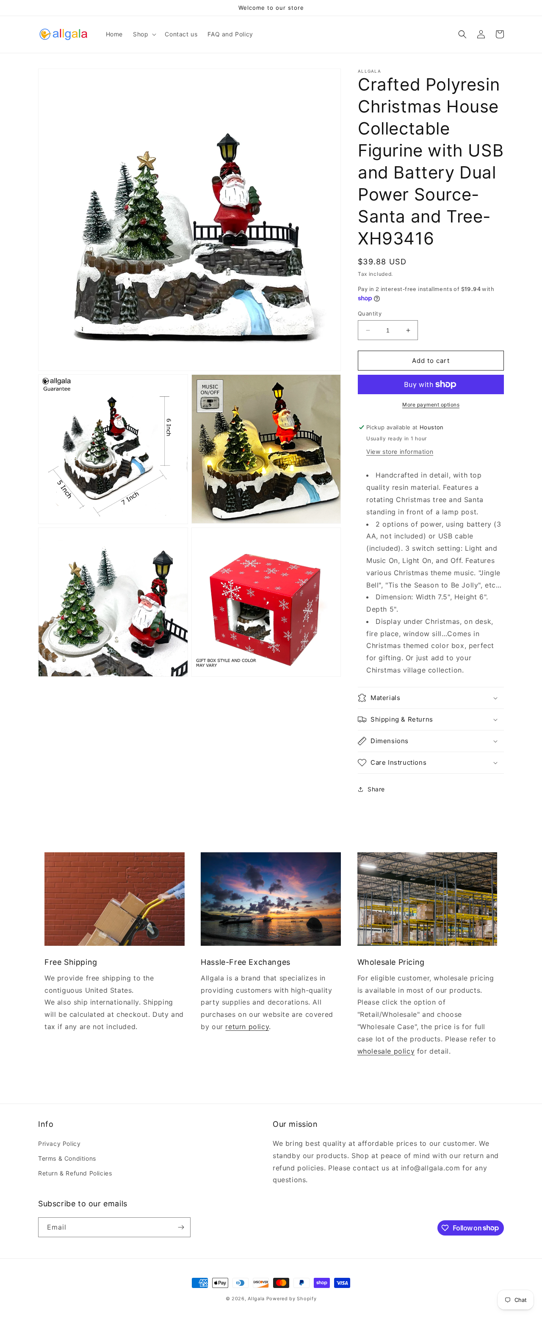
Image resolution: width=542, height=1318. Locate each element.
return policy (247, 1026)
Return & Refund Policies (75, 1173)
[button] (144, 34)
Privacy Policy (59, 1143)
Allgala (256, 1299)
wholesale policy (386, 1051)
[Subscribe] (180, 1227)
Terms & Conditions (67, 1158)
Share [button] (376, 789)
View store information (399, 451)
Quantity (370, 313)
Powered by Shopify (291, 1299)
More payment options (430, 404)
